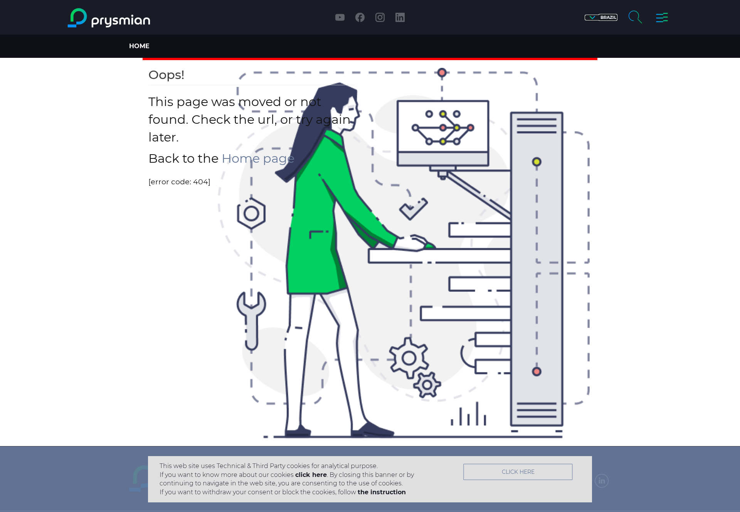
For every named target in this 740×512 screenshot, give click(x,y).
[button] (601, 17)
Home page (258, 158)
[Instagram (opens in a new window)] (380, 17)
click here (311, 474)
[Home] (140, 18)
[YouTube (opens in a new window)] (340, 17)
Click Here (518, 471)
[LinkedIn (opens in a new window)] (400, 17)
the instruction (382, 492)
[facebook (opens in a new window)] (360, 17)
